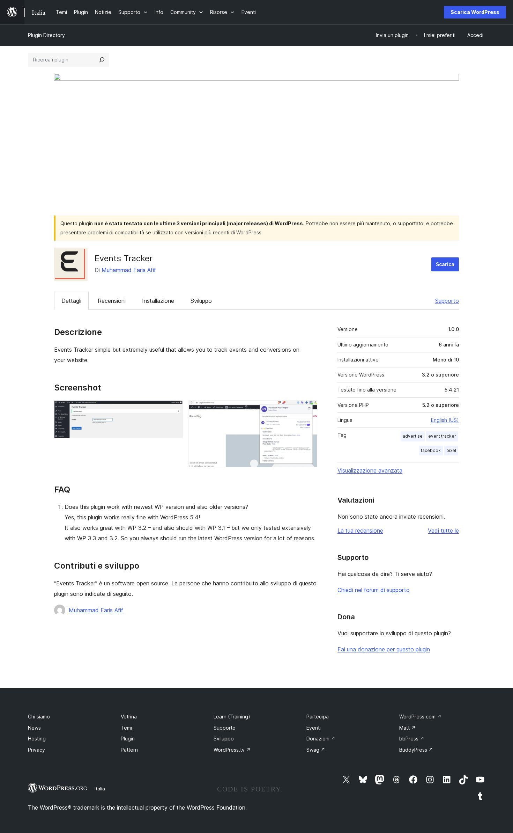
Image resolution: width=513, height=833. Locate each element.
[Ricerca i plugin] (102, 60)
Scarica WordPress (475, 12)
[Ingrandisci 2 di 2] (307, 409)
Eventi (313, 728)
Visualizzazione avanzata (369, 470)
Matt (407, 728)
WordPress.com (420, 716)
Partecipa (317, 716)
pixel (451, 450)
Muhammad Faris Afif (129, 269)
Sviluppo (201, 300)
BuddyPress (416, 750)
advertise (413, 436)
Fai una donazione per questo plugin (383, 649)
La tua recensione (360, 530)
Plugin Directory (46, 35)
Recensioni (112, 300)
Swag (315, 750)
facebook (431, 450)
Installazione (158, 300)
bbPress (411, 738)
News (34, 728)
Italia (100, 788)
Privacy (36, 750)
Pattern (129, 750)
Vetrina (129, 716)
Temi (126, 728)
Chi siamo (39, 716)
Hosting (37, 738)
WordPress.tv (232, 750)
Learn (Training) (232, 716)
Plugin (128, 738)
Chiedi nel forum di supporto (373, 589)
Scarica (445, 264)
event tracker (442, 436)
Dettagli (71, 300)
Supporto (447, 300)
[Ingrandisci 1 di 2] (173, 409)
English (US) (445, 420)
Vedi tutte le (443, 530)
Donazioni (320, 738)
